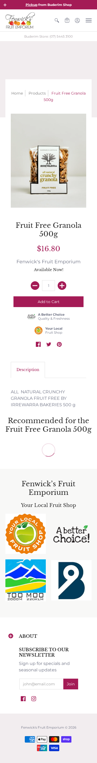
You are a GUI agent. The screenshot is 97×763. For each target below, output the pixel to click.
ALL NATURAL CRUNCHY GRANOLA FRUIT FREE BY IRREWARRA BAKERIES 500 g (43, 398)
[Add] (62, 285)
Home (17, 93)
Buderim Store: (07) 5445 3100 (48, 36)
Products (37, 93)
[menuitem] (57, 20)
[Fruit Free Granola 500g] (48, 161)
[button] (5, 4)
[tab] (28, 370)
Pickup (31, 5)
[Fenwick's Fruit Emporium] (20, 20)
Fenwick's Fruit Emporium (48, 262)
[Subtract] (35, 285)
